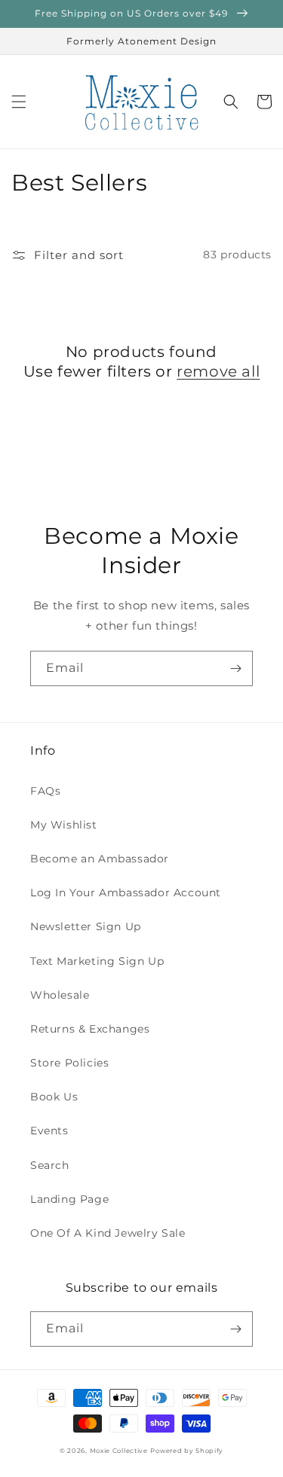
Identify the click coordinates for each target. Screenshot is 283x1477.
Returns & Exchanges (89, 1029)
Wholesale (59, 995)
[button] (18, 101)
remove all (218, 371)
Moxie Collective (119, 1450)
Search (49, 1165)
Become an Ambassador (99, 858)
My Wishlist (63, 825)
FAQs (45, 791)
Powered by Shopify (186, 1450)
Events (49, 1130)
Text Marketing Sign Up (97, 961)
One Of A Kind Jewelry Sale (108, 1233)
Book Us (54, 1096)
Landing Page (69, 1199)
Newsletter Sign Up (85, 926)
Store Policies (69, 1063)
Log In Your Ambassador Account (125, 892)
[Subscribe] (235, 668)
